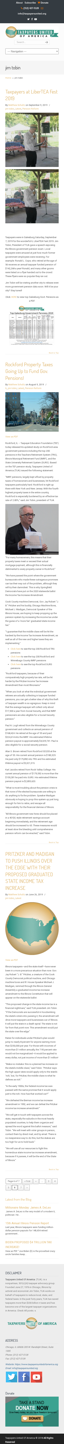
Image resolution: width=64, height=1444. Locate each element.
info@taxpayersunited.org (32, 13)
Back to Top (54, 353)
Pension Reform (30, 109)
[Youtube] (36, 1381)
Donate (44, 2)
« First (27, 1181)
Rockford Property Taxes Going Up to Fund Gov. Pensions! (29, 371)
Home (8, 78)
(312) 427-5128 (31, 8)
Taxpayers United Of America (32, 31)
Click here (16, 649)
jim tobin (9, 109)
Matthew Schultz (16, 105)
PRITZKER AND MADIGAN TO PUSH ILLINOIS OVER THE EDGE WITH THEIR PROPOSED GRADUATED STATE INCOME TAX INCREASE (29, 871)
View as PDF (11, 436)
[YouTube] (35, 19)
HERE (14, 297)
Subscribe (30, 2)
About (19, 2)
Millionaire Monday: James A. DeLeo (28, 1207)
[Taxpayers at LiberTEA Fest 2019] (32, 166)
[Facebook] (32, 19)
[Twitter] (28, 19)
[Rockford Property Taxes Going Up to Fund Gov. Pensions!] (32, 431)
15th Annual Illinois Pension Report (27, 1223)
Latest (18, 109)
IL (6, 388)
